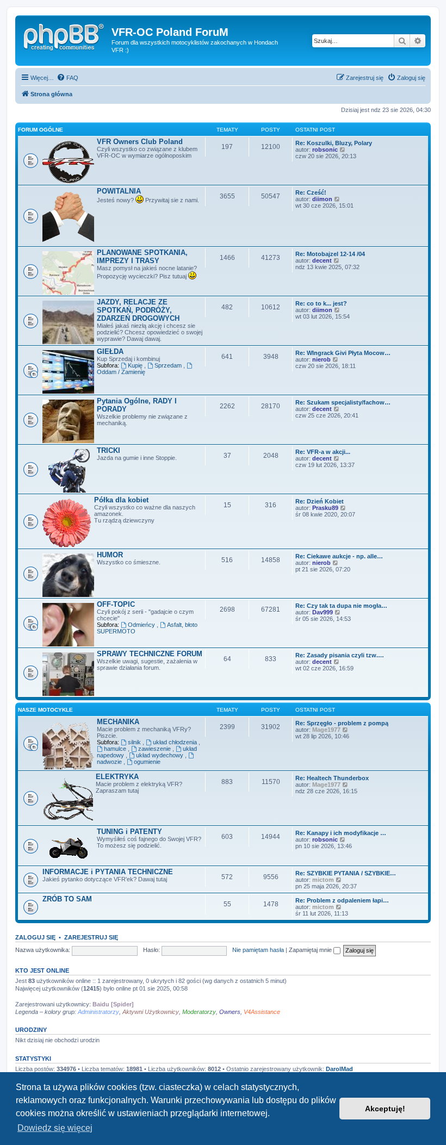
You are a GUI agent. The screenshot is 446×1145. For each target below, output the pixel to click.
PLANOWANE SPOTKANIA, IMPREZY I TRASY (142, 256)
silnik (135, 742)
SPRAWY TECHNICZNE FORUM (149, 654)
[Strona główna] (65, 35)
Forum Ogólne (40, 130)
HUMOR (110, 555)
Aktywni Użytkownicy (150, 1012)
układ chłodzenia (176, 742)
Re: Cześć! (310, 192)
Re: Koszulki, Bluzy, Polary (333, 143)
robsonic (325, 149)
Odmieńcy (142, 624)
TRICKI (108, 450)
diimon (322, 199)
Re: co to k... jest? (321, 303)
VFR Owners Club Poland (140, 142)
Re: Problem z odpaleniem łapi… (342, 900)
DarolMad (339, 1069)
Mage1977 (326, 729)
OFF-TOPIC (116, 604)
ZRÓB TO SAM (67, 899)
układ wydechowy (160, 755)
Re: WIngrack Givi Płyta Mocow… (343, 353)
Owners (229, 1012)
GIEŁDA (110, 351)
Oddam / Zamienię (121, 372)
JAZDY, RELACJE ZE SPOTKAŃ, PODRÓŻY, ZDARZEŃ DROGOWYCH (138, 310)
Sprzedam (168, 365)
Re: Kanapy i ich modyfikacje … (340, 833)
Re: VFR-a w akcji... (322, 452)
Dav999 (322, 612)
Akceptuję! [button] (385, 1108)
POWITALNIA (119, 191)
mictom (323, 879)
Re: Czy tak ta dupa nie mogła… (341, 605)
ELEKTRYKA (117, 777)
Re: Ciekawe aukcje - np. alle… (339, 556)
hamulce (116, 748)
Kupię (136, 365)
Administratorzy (98, 1012)
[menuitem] (67, 77)
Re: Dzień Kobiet (319, 501)
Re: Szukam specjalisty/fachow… (343, 402)
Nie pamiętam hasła (258, 950)
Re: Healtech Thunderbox (332, 778)
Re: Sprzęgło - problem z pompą (341, 723)
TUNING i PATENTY (129, 831)
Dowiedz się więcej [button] (54, 1127)
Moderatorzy (199, 1012)
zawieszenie (155, 748)
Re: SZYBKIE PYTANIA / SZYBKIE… (345, 873)
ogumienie (147, 761)
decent (322, 260)
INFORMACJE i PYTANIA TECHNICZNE (107, 872)
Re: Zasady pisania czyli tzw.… (339, 655)
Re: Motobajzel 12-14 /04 (330, 254)
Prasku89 (325, 508)
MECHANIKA (118, 722)
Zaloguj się (35, 937)
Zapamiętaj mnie (311, 950)
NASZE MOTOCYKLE (45, 710)
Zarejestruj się (91, 937)
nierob (321, 359)
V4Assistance (262, 1012)
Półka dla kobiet (121, 500)
